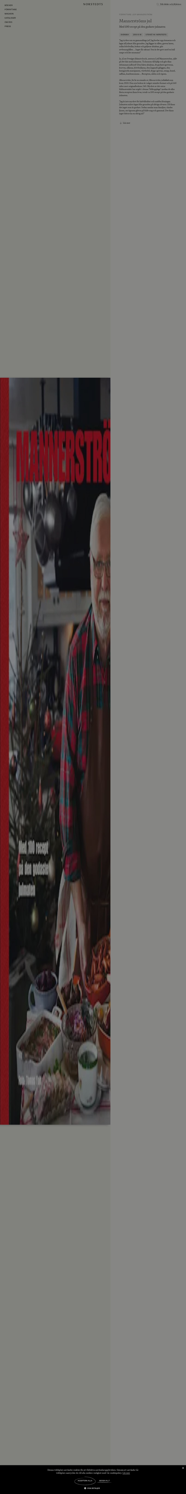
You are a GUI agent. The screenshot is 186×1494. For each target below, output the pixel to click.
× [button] (183, 1468)
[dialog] (93, 747)
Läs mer (126, 1473)
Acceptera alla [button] (85, 1481)
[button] (93, 1488)
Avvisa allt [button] (104, 1481)
